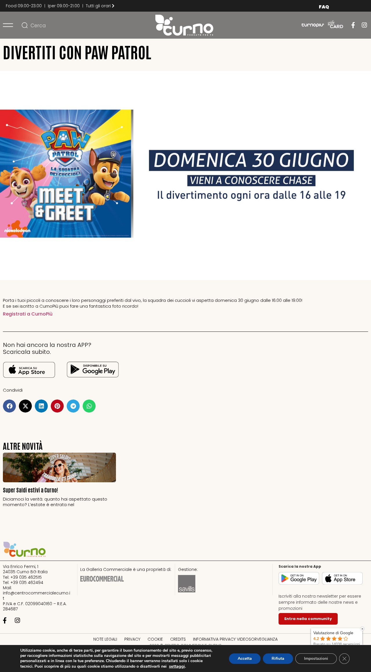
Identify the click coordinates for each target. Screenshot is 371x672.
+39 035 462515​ (26, 577)
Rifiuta (278, 658)
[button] (9, 406)
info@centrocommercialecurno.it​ (36, 595)
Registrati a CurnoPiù (27, 314)
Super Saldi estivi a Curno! (30, 489)
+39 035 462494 (26, 582)
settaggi (177, 666)
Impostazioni (316, 658)
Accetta (245, 658)
